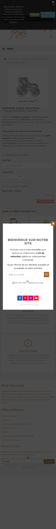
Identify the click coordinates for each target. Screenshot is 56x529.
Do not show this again (29, 305)
